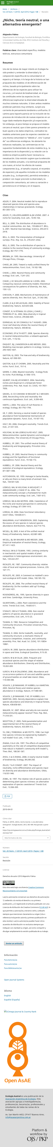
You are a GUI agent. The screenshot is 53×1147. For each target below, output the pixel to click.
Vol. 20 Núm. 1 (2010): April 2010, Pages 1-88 (20, 12)
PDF (8, 796)
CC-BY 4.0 (43, 907)
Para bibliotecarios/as (13, 968)
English (7, 995)
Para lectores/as (10, 960)
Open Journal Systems (14, 979)
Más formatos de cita (13, 838)
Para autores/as (10, 964)
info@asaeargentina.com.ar (18, 1117)
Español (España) (12, 999)
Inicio (5, 9)
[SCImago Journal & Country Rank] (20, 1011)
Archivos (13, 9)
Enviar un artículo (14, 943)
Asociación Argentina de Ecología (20, 1099)
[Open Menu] (2, 2)
